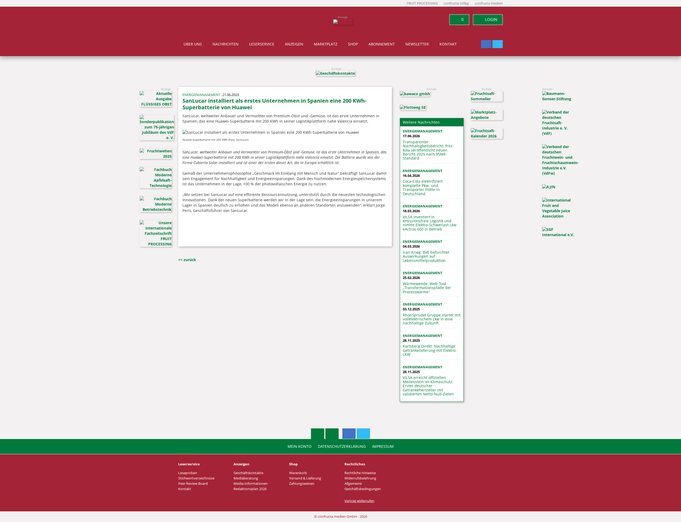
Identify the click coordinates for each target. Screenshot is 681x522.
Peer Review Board (193, 483)
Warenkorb (298, 473)
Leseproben (187, 473)
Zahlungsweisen (301, 483)
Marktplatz (325, 44)
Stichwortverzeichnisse (196, 478)
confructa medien (489, 3)
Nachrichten (226, 44)
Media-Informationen (251, 483)
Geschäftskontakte (248, 473)
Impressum (383, 446)
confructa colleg (456, 3)
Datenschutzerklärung (342, 446)
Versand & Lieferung (305, 478)
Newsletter (417, 44)
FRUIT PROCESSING (422, 3)
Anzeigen (294, 44)
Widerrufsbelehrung (360, 478)
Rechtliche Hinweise (360, 473)
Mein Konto (300, 446)
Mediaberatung (246, 478)
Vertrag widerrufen (359, 501)
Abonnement (381, 44)
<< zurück (187, 259)
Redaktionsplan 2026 (250, 489)
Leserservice (261, 44)
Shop (353, 44)
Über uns (193, 44)
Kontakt (448, 44)
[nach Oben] (317, 433)
